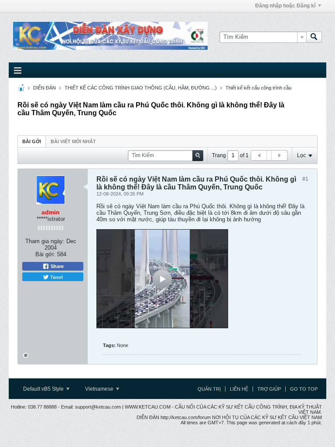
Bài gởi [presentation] (31, 141)
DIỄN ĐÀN (44, 87)
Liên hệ (239, 389)
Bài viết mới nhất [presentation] (73, 141)
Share (56, 266)
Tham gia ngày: (45, 241)
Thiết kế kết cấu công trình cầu (258, 87)
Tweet (56, 276)
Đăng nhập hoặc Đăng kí (285, 6)
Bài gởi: (45, 254)
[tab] (31, 141)
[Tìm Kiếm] (314, 37)
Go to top (304, 389)
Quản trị (209, 389)
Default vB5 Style (44, 389)
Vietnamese (100, 389)
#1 (305, 179)
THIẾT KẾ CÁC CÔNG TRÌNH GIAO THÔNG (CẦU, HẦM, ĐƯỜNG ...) (141, 87)
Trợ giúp (269, 389)
